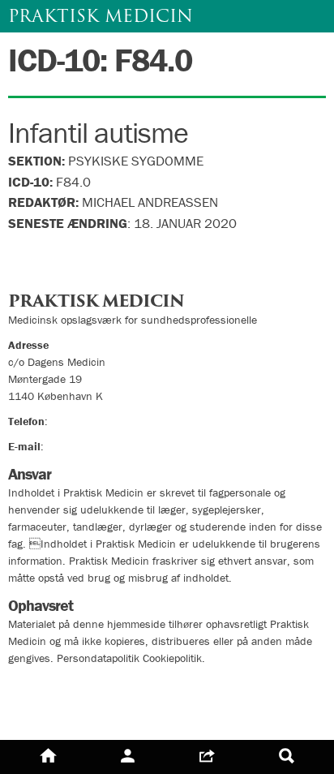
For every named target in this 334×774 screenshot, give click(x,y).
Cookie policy (50, 714)
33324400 (77, 421)
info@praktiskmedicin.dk (106, 446)
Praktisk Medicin (100, 15)
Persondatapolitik (64, 685)
